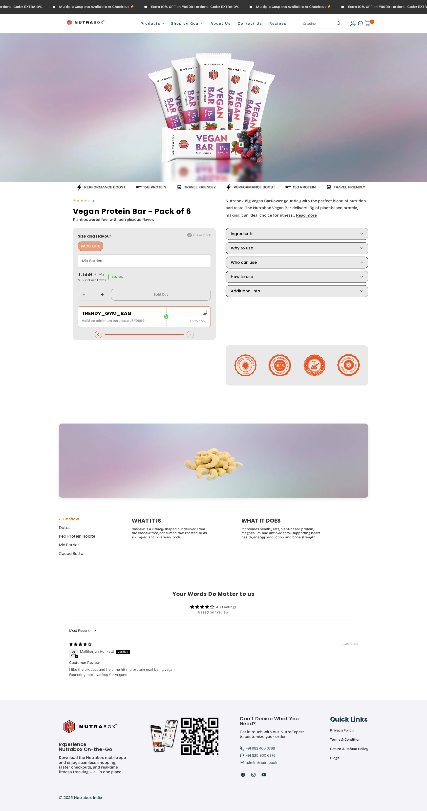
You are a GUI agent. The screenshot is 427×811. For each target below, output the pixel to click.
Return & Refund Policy (349, 749)
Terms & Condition (345, 739)
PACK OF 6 (92, 247)
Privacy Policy (342, 730)
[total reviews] (144, 201)
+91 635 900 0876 (261, 755)
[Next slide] (190, 334)
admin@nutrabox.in (262, 762)
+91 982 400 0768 (260, 748)
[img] (80, 644)
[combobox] (321, 23)
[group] (78, 519)
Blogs (334, 758)
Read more (306, 215)
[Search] (338, 23)
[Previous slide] (98, 334)
